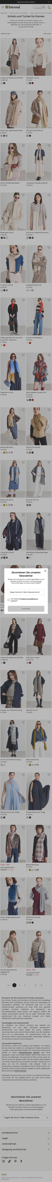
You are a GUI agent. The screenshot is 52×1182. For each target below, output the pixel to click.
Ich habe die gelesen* (24, 600)
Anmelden (26, 609)
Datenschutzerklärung (29, 599)
